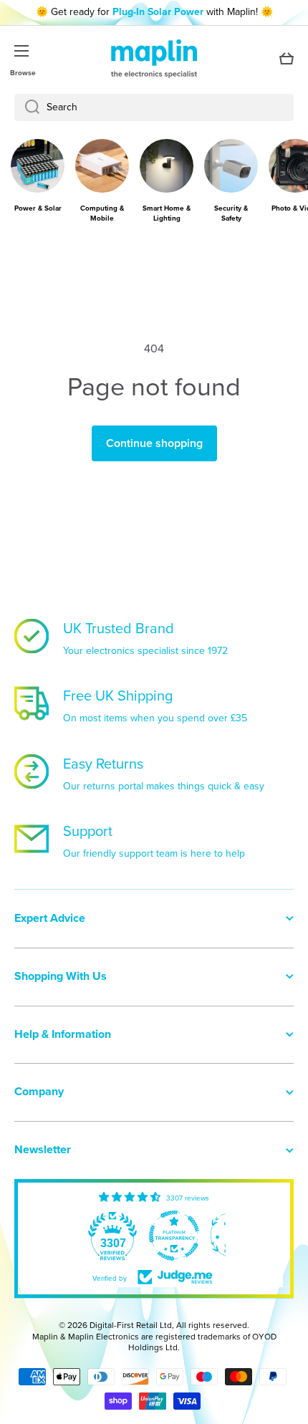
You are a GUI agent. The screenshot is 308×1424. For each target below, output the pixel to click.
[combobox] (154, 107)
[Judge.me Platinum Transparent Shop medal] (109, 1236)
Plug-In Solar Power (157, 11)
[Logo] (154, 58)
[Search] (26, 107)
